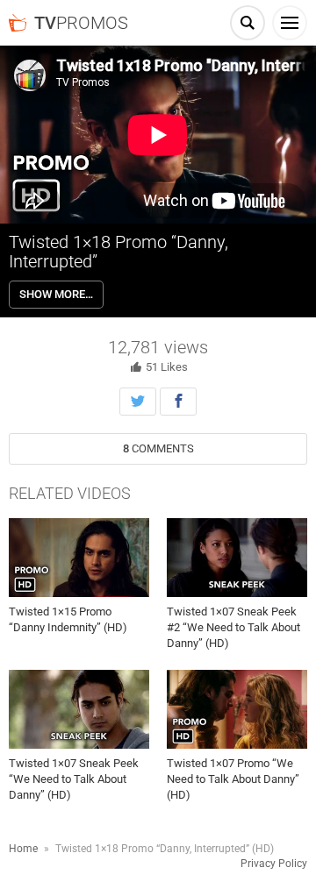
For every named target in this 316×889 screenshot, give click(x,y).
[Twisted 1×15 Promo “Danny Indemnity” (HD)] (79, 557)
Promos (81, 23)
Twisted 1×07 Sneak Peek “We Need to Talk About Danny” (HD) (74, 779)
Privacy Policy (274, 863)
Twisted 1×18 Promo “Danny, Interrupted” (118, 251)
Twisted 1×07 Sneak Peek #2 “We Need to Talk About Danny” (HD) (233, 627)
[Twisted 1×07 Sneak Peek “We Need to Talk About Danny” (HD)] (79, 709)
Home (23, 849)
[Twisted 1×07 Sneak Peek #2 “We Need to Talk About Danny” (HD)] (237, 557)
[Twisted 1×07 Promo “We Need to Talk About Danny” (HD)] (237, 709)
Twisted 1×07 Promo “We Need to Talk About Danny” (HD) (233, 779)
